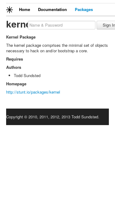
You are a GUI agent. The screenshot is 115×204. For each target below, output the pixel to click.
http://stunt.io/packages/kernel (33, 92)
